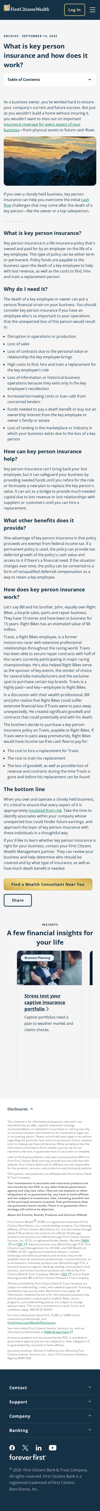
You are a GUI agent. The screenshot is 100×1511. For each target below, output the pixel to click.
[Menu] (92, 10)
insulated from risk (45, 810)
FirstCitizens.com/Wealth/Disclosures (31, 1323)
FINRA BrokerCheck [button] (59, 1332)
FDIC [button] (66, 1274)
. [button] (38, 1489)
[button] (22, 1244)
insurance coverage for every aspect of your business (42, 127)
